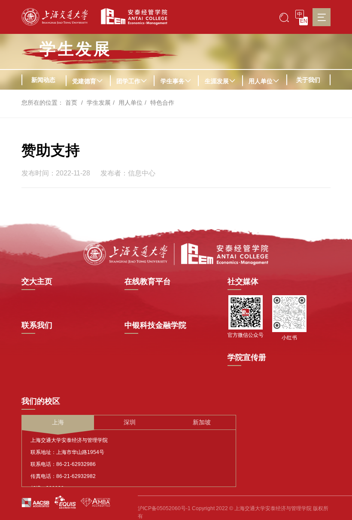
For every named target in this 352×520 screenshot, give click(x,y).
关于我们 (308, 79)
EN (303, 21)
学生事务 (173, 81)
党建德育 (84, 81)
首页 (71, 102)
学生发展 (75, 49)
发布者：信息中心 (127, 173)
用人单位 (261, 81)
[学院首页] (130, 16)
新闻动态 (43, 79)
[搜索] (284, 17)
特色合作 (162, 102)
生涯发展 (217, 81)
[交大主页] (54, 17)
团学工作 (128, 81)
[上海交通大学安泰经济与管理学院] (176, 253)
